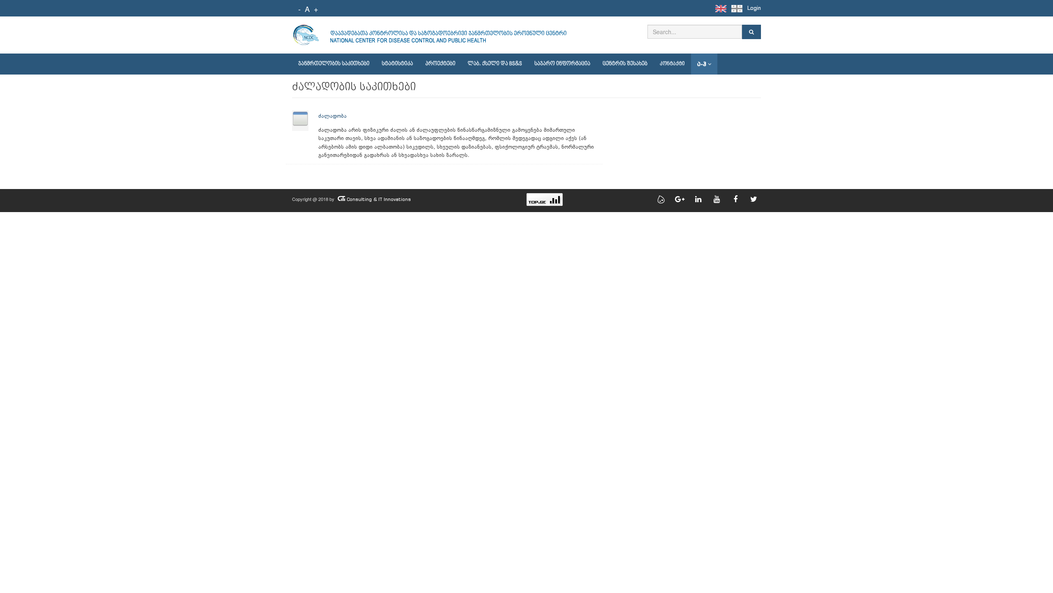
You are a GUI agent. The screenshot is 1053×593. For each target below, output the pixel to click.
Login (754, 8)
